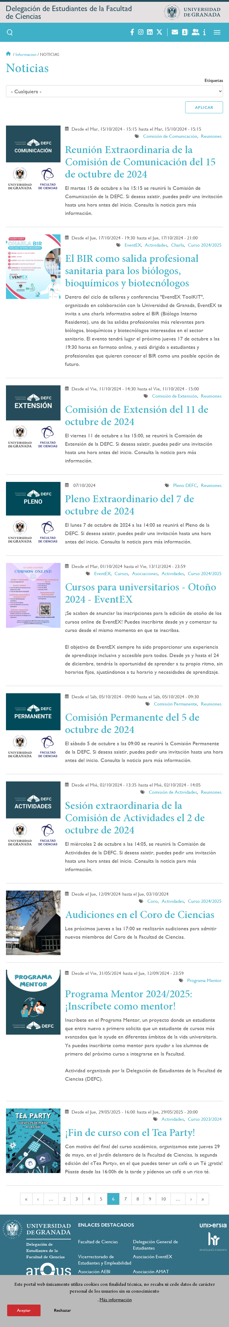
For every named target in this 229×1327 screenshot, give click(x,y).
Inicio (9, 54)
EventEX (133, 245)
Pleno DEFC (185, 485)
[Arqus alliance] (48, 1272)
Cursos (121, 573)
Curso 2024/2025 (205, 245)
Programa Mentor (204, 980)
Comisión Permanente (175, 704)
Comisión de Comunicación (170, 136)
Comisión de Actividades (173, 792)
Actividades (156, 245)
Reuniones (211, 136)
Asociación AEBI (94, 1271)
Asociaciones (145, 573)
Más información (116, 1299)
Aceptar (24, 1310)
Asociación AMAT (151, 1271)
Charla (177, 245)
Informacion (26, 54)
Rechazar (62, 1310)
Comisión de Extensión (174, 396)
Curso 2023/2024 (205, 1119)
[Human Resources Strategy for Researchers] (213, 1241)
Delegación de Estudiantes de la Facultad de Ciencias (69, 12)
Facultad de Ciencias (98, 1241)
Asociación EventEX (152, 1256)
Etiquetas (214, 80)
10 (166, 1199)
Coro (152, 901)
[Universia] (213, 1225)
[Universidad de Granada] (192, 12)
